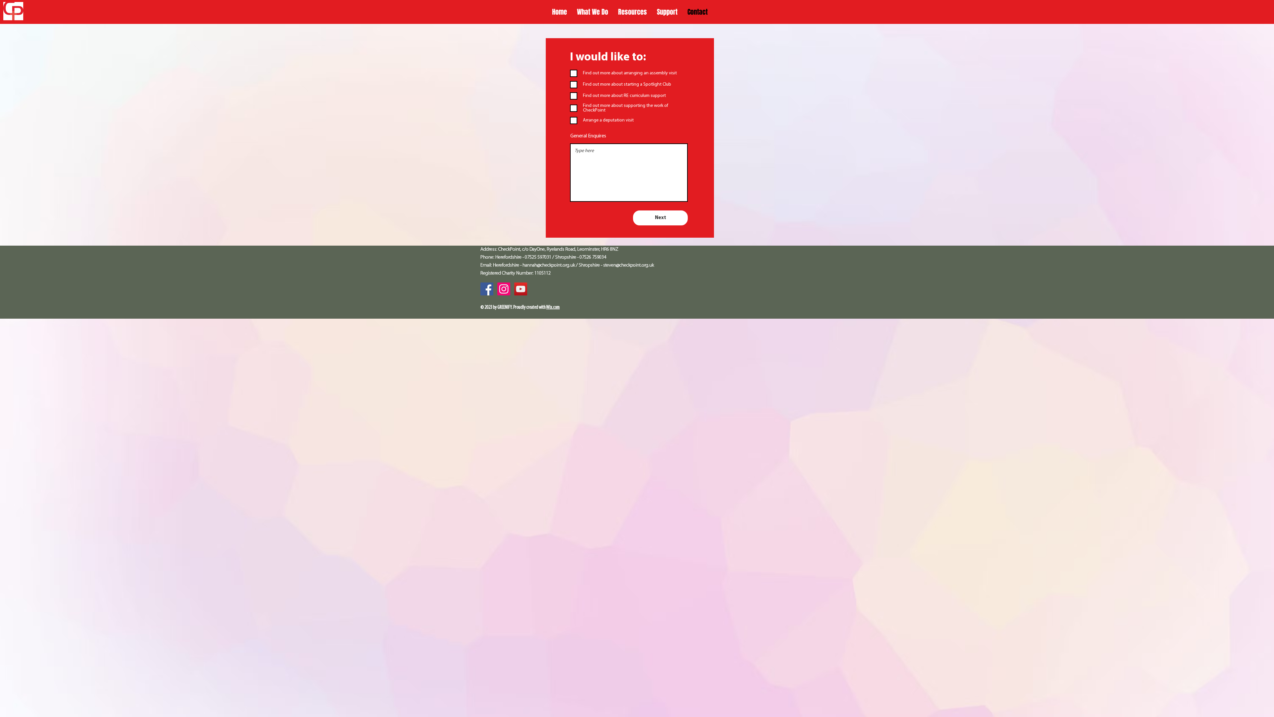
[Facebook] (486, 288)
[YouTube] (520, 288)
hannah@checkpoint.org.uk (549, 265)
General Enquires (588, 136)
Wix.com (553, 307)
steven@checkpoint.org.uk (628, 265)
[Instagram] (503, 288)
